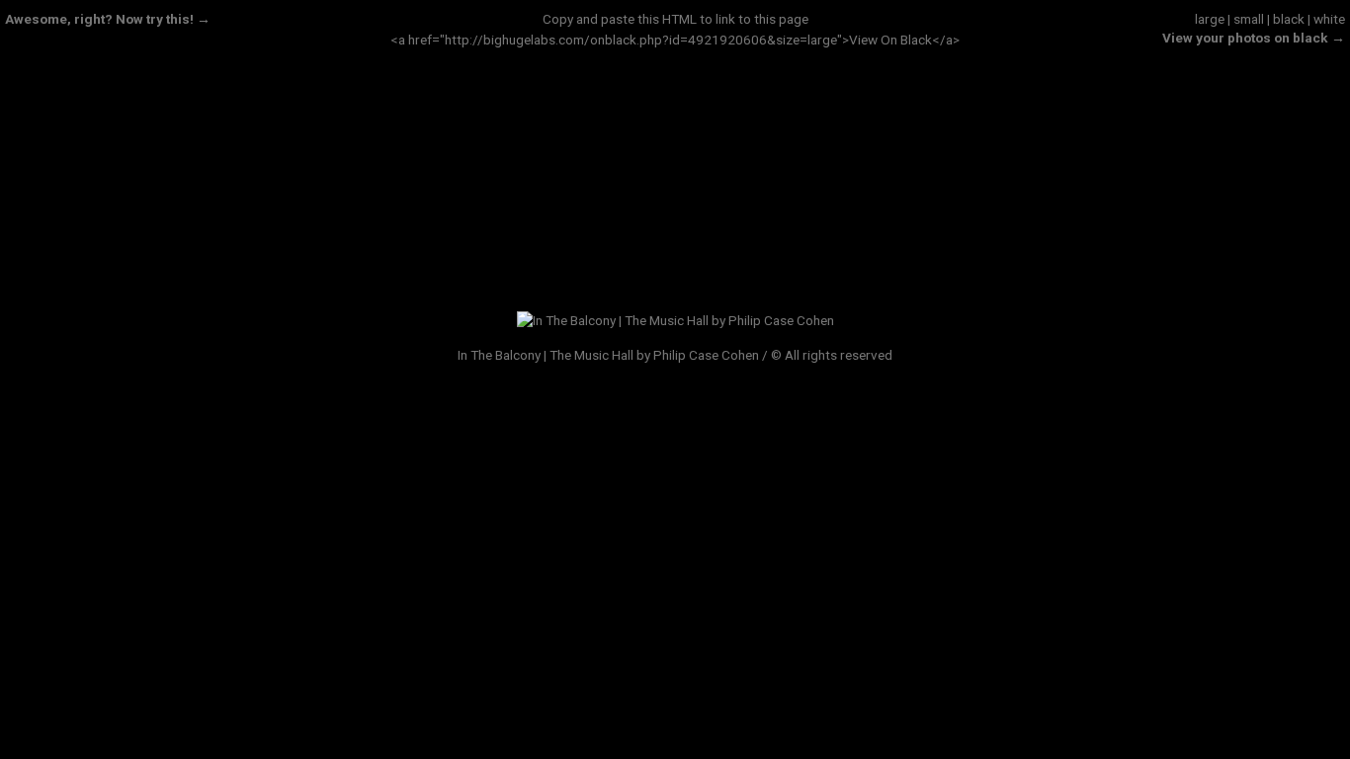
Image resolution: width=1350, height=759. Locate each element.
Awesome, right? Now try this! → (108, 19)
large (1209, 19)
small (1248, 19)
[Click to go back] (675, 320)
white (1329, 19)
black (1289, 19)
